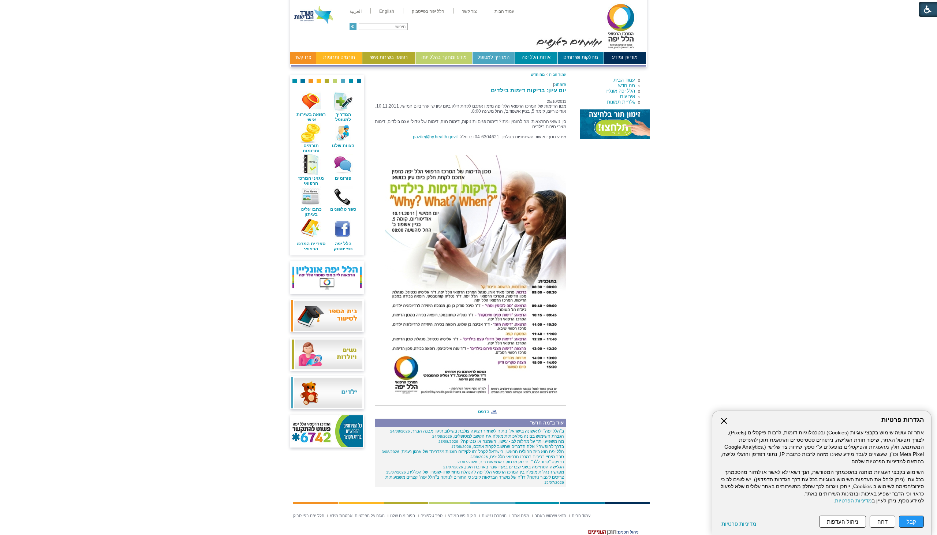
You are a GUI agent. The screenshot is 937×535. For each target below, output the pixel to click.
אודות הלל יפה (536, 57)
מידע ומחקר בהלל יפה (444, 57)
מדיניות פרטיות (738, 524)
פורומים (343, 178)
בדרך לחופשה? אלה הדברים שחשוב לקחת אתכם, (507, 446)
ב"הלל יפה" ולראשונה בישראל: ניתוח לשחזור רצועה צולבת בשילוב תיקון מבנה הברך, (477, 431)
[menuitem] (504, 11)
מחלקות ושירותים (580, 57)
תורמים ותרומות (339, 57)
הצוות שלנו (343, 145)
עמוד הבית (624, 80)
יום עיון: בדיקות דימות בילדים (528, 90)
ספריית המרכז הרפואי (311, 246)
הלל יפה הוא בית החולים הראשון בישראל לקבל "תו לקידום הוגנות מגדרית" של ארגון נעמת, (473, 451)
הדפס (483, 411)
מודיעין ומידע (625, 57)
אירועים (627, 96)
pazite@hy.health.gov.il (436, 136)
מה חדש (626, 85)
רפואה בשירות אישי (389, 57)
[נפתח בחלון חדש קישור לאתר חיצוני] (615, 124)
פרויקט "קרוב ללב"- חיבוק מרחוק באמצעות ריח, (511, 461)
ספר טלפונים (343, 209)
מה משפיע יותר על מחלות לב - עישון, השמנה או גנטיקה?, (501, 441)
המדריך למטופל (493, 57)
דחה (882, 522)
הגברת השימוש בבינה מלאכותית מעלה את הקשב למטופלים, (498, 436)
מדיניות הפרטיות (853, 501)
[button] (353, 26)
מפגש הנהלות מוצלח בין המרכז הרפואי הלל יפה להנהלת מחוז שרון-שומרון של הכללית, (475, 472)
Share (560, 84)
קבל (911, 522)
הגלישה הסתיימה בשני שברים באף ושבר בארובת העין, (503, 466)
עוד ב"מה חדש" (547, 423)
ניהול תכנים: (627, 532)
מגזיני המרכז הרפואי (311, 181)
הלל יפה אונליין (620, 91)
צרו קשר (303, 57)
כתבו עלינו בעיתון (311, 212)
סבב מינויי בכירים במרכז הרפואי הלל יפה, (517, 456)
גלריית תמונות (621, 102)
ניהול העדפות (842, 522)
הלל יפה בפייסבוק (343, 246)
